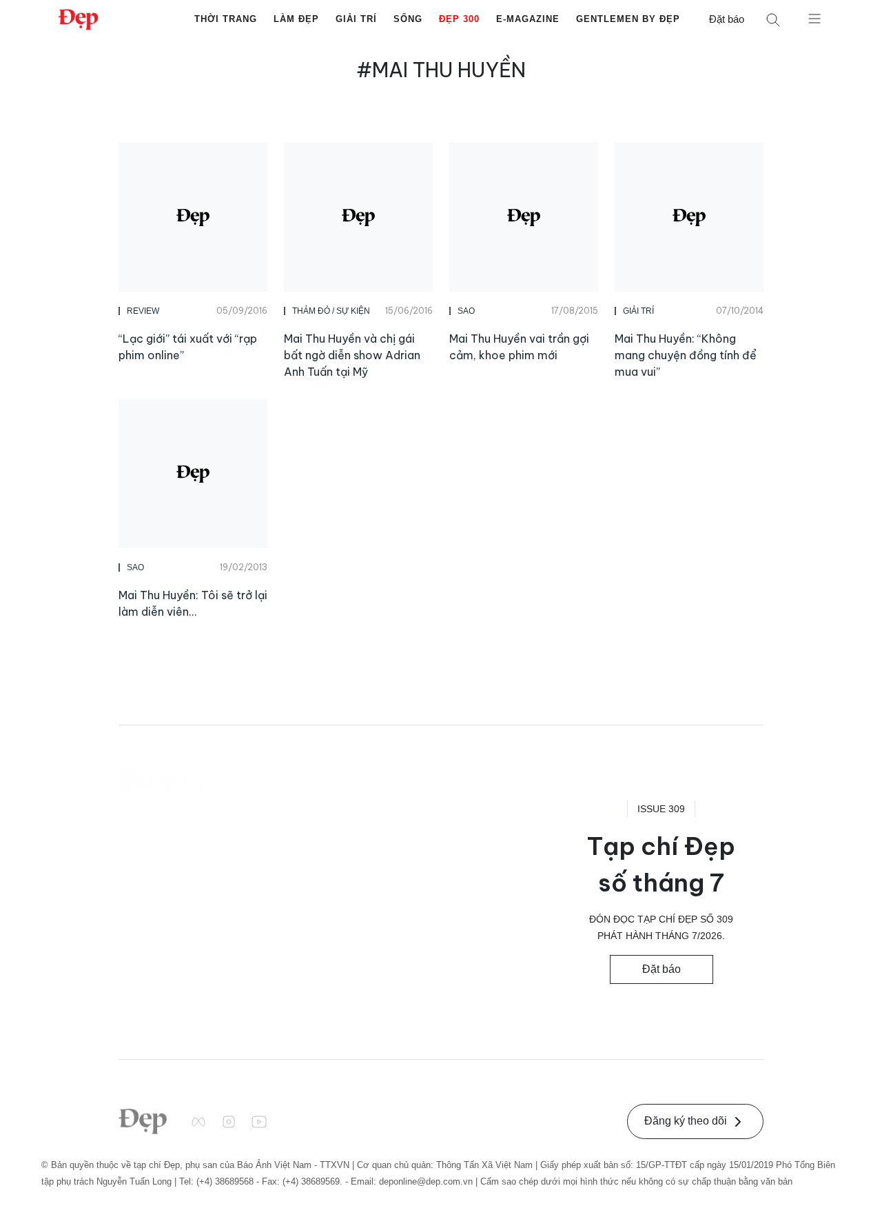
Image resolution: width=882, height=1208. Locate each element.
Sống (407, 19)
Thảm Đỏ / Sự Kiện (331, 311)
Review (143, 311)
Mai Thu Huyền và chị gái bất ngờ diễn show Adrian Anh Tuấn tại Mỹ (352, 355)
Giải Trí (356, 19)
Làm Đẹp (296, 19)
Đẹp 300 (459, 19)
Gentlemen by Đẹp (628, 19)
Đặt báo (726, 19)
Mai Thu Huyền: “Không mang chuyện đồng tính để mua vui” (686, 355)
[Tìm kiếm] (773, 19)
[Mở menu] (814, 18)
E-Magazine (528, 19)
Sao (466, 311)
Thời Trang (225, 19)
